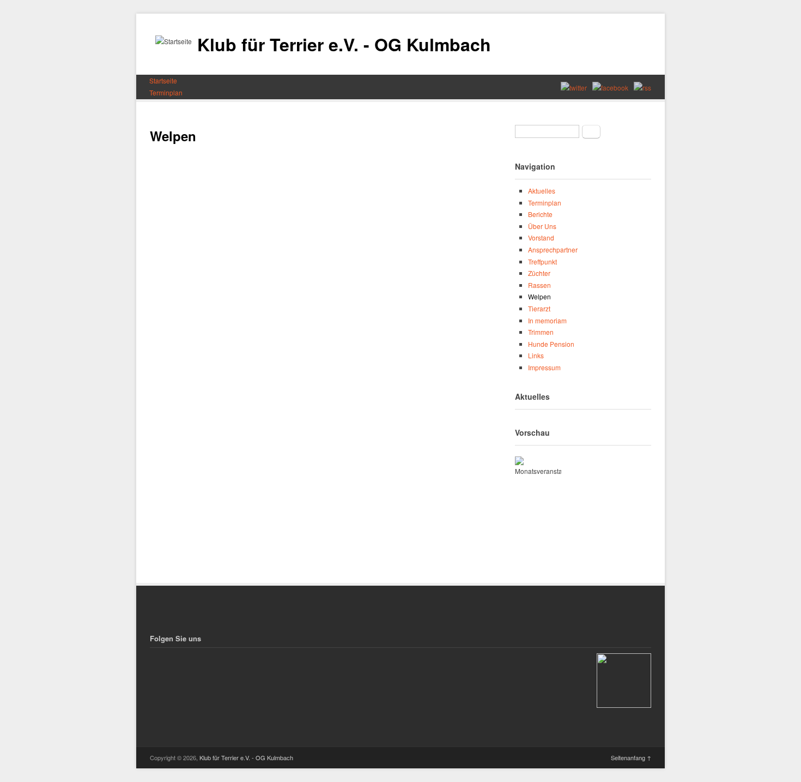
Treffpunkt (542, 261)
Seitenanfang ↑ (631, 757)
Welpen (539, 296)
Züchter (539, 273)
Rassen (539, 285)
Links (536, 355)
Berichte (540, 214)
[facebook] (610, 87)
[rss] (642, 87)
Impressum (544, 367)
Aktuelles (541, 190)
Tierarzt (539, 308)
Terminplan (166, 92)
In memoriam (547, 320)
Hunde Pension (551, 343)
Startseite (163, 80)
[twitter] (574, 87)
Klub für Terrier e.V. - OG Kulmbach (344, 44)
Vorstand (541, 237)
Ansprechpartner (553, 249)
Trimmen (541, 331)
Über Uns (542, 226)
